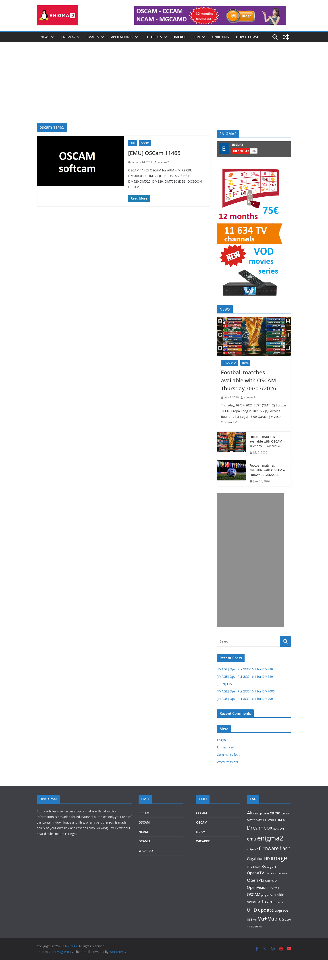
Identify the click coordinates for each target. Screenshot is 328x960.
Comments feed (228, 754)
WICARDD (146, 851)
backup (257, 813)
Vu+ (262, 918)
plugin (265, 895)
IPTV (196, 37)
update (266, 910)
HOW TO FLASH (247, 37)
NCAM (143, 832)
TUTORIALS (153, 37)
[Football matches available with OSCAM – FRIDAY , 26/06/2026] (231, 473)
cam (266, 813)
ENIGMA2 (68, 37)
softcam (265, 902)
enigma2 (270, 838)
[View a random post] (285, 37)
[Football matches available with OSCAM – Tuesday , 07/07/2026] (231, 445)
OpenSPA (271, 881)
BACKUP (180, 37)
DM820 (260, 820)
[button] (51, 37)
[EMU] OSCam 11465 (154, 153)
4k (249, 812)
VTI (255, 919)
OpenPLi (255, 880)
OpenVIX (274, 888)
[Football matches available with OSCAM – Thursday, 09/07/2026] (254, 336)
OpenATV (255, 873)
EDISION (278, 828)
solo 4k (279, 902)
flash (285, 848)
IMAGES (93, 37)
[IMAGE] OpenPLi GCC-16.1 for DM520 (245, 676)
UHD (252, 910)
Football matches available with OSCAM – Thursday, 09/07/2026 (250, 380)
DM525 (251, 820)
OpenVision (257, 887)
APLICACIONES (122, 37)
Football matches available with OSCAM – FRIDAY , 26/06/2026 (267, 470)
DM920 (281, 820)
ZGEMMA (256, 926)
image (279, 858)
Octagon (269, 866)
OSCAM (145, 143)
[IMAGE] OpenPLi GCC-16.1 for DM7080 (246, 691)
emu (251, 839)
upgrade (281, 910)
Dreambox (259, 827)
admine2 (163, 162)
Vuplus (276, 918)
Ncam (257, 867)
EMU (132, 143)
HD (267, 858)
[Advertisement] (164, 89)
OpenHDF (281, 873)
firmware (269, 848)
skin (280, 894)
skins (251, 902)
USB (249, 919)
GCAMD (144, 841)
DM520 (285, 813)
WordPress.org (227, 762)
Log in (221, 740)
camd (275, 813)
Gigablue (255, 858)
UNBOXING (220, 37)
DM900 (270, 820)
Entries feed (225, 747)
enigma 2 (252, 849)
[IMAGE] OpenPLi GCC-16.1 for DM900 (245, 698)
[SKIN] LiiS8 (225, 684)
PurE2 (273, 895)
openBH (269, 873)
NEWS (44, 37)
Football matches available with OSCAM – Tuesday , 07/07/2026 (267, 441)
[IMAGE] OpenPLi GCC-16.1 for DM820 (245, 669)
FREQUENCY (229, 362)
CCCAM (144, 813)
